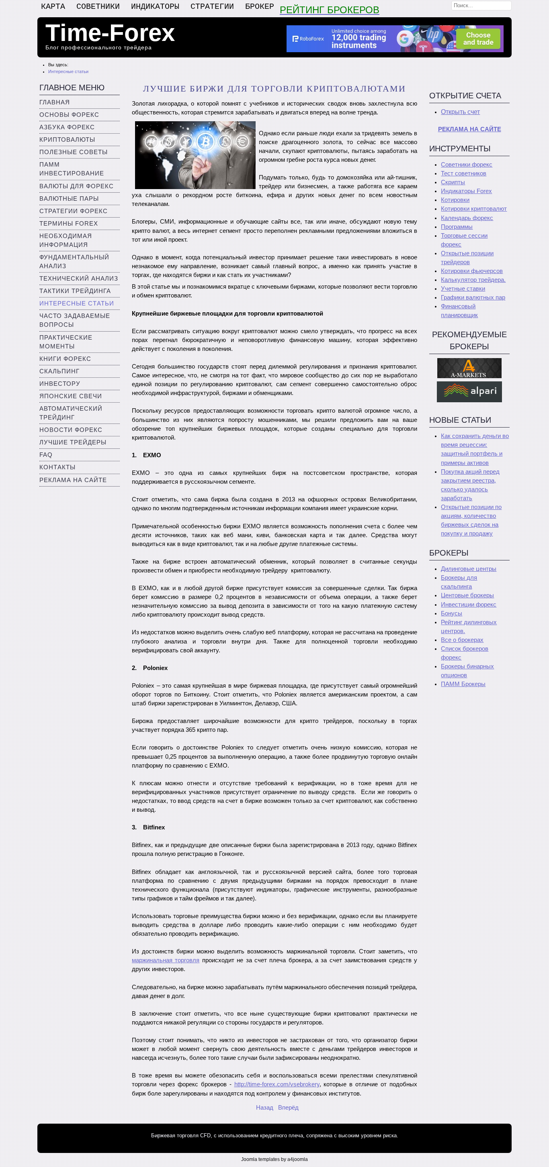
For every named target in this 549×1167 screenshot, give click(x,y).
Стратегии (212, 6)
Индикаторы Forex (466, 191)
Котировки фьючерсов (472, 271)
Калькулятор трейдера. (473, 280)
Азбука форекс (67, 127)
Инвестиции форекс (468, 604)
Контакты (57, 467)
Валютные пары (69, 199)
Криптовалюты (67, 139)
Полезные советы (73, 152)
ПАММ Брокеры (463, 684)
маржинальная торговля (165, 960)
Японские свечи (70, 396)
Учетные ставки (463, 288)
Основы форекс (69, 115)
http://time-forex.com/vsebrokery (277, 1084)
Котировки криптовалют (474, 209)
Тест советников (463, 173)
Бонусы (451, 613)
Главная (54, 102)
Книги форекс (65, 359)
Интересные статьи (76, 303)
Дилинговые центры (468, 569)
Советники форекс (466, 164)
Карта (53, 6)
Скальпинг (59, 371)
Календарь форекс (467, 218)
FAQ (46, 455)
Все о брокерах (462, 640)
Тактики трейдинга (75, 291)
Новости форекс (70, 430)
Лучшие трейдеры (73, 442)
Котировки (455, 200)
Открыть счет (460, 111)
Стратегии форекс (73, 211)
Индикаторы (155, 6)
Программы (457, 227)
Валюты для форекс (76, 186)
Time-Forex (110, 32)
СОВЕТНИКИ (98, 6)
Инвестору (59, 384)
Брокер (259, 6)
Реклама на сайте (73, 480)
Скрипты (453, 182)
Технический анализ (78, 278)
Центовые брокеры (467, 595)
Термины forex (68, 223)
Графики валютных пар (473, 297)
